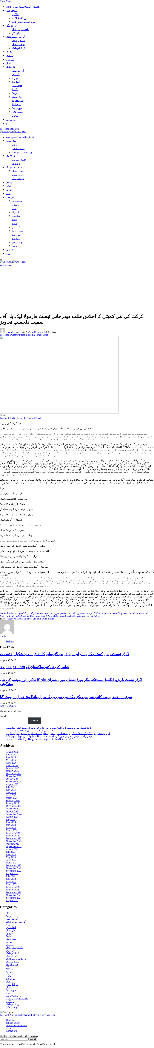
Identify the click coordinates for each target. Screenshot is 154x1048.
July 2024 (10, 819)
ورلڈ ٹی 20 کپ (19, 18)
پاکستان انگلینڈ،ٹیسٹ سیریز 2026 (23, 7)
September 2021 (14, 897)
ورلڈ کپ (16, 14)
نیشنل (9, 63)
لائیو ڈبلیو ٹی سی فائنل (64, 616)
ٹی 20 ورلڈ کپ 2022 (16, 959)
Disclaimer (11, 1020)
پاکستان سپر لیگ (20, 29)
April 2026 (11, 762)
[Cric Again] (13, 131)
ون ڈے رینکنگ (18, 44)
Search (3, 716)
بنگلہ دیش (17, 97)
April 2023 (11, 860)
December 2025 (13, 773)
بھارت (15, 78)
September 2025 (14, 781)
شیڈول (9, 56)
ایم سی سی (87, 613)
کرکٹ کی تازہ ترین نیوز (88, 616)
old (7, 913)
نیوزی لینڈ (17, 108)
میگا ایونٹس (11, 11)
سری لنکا (16, 104)
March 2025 (12, 798)
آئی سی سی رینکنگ (15, 37)
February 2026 (13, 768)
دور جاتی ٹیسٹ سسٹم (47, 613)
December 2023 (13, 838)
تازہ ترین (10, 119)
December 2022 (13, 865)
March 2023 (12, 862)
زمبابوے (15, 116)
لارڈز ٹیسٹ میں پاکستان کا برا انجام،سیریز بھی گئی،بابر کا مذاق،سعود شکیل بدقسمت (64, 654)
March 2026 (12, 765)
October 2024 (12, 811)
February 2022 (13, 887)
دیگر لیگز (16, 33)
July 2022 (10, 876)
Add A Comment (8, 706)
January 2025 (12, 803)
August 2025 (12, 784)
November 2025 (14, 776)
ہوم (8, 123)
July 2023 (10, 852)
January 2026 (12, 771)
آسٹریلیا (16, 82)
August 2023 (12, 849)
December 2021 (13, 892)
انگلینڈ (15, 89)
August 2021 (12, 900)
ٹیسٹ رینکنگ (18, 41)
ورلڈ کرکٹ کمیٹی (43, 616)
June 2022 (11, 879)
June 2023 (11, 854)
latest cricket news (8, 613)
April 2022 (11, 881)
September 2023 (14, 846)
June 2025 (11, 789)
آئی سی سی (142, 613)
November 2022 (14, 868)
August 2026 (12, 752)
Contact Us (11, 1031)
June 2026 (11, 757)
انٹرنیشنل (10, 67)
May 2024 (11, 825)
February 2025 (13, 800)
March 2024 (12, 830)
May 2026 (11, 760)
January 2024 (12, 835)
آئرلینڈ (15, 93)
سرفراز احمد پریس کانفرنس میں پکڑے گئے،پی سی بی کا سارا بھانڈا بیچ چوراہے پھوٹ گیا (66, 697)
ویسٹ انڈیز (17, 112)
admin (11, 332)
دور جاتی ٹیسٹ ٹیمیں (70, 613)
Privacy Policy (13, 1022)
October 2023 (12, 843)
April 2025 (11, 795)
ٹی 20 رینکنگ (18, 48)
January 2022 (12, 889)
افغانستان (17, 86)
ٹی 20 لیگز (11, 26)
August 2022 (12, 873)
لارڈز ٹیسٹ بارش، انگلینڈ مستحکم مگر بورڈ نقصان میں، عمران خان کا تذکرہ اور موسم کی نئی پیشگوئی (58, 733)
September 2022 (14, 870)
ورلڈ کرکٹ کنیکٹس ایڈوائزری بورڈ (17, 616)
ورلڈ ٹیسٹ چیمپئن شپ (23, 22)
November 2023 (14, 841)
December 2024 (13, 806)
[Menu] (1, 259)
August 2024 (12, 816)
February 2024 (13, 833)
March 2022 (12, 884)
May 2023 (11, 857)
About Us (10, 1028)
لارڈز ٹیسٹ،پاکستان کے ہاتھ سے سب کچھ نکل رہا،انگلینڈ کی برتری (40, 739)
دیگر (8, 967)
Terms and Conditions (16, 1025)
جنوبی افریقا (18, 101)
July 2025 (10, 787)
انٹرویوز (10, 59)
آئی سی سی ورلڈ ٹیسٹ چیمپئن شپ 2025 (114, 613)
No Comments (37, 332)
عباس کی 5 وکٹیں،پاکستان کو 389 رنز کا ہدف (34, 667)
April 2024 (11, 827)
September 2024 (14, 814)
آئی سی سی (18, 71)
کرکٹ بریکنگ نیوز (27, 613)
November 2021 (14, 895)
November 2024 (14, 808)
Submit (33, 1039)
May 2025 (11, 792)
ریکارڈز (9, 52)
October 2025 (12, 779)
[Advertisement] (77, 289)
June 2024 (11, 822)
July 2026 (10, 754)
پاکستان (16, 74)
